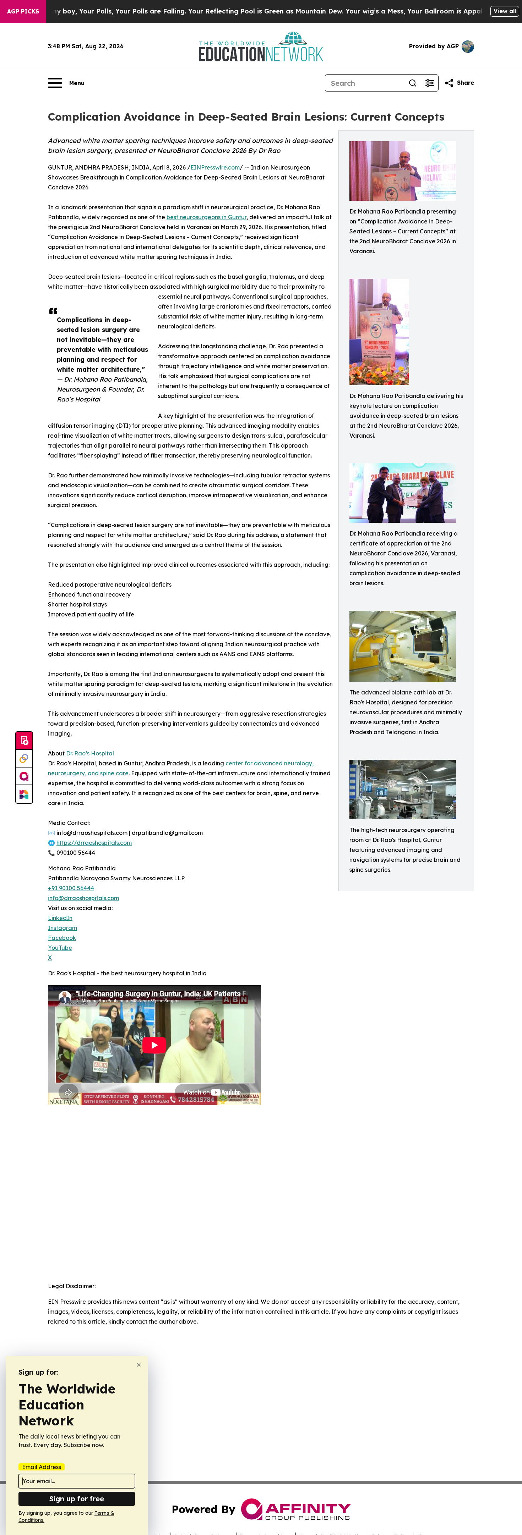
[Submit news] (24, 741)
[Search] (412, 83)
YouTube (60, 947)
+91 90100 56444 (71, 888)
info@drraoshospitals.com (83, 898)
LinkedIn (60, 917)
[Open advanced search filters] (429, 83)
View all (505, 11)
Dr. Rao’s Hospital (90, 753)
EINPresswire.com (215, 167)
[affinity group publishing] (24, 776)
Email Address (41, 1466)
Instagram (62, 927)
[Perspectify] (24, 759)
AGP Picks (23, 11)
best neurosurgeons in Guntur (206, 217)
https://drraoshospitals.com (94, 842)
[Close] (138, 1365)
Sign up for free (76, 1498)
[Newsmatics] (24, 794)
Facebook (62, 937)
